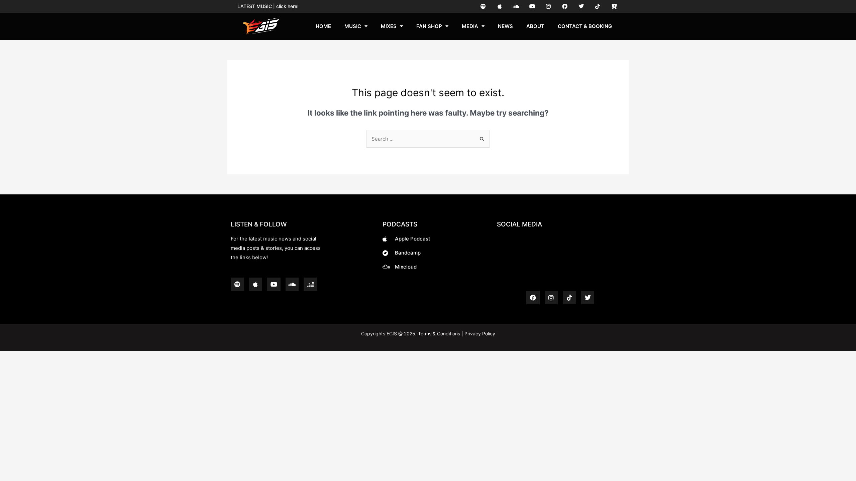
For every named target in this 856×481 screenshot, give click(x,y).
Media (470, 26)
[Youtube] (532, 6)
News (505, 26)
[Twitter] (581, 6)
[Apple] (500, 6)
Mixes (389, 26)
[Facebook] (565, 6)
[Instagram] (548, 6)
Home (323, 26)
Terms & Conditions (439, 333)
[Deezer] (310, 284)
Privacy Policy (479, 333)
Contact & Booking (585, 26)
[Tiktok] (597, 6)
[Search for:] (428, 139)
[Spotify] (483, 6)
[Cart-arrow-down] (614, 6)
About (535, 26)
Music (352, 26)
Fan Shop (429, 26)
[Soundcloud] (516, 6)
